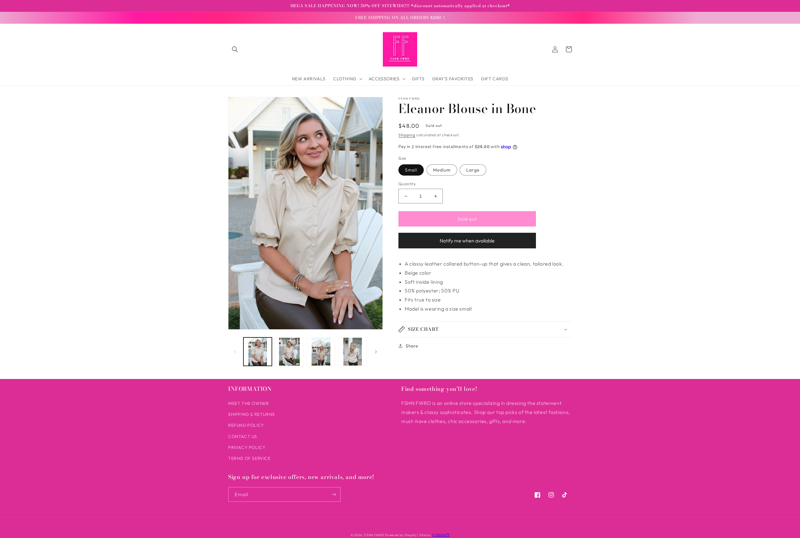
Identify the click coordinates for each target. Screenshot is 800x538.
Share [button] (412, 346)
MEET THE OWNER (248, 403)
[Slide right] (376, 352)
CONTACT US (242, 436)
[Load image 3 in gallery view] (321, 351)
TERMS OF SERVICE (249, 458)
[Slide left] (235, 352)
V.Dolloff (440, 534)
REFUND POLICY (246, 425)
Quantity (407, 183)
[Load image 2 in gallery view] (289, 351)
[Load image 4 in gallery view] (352, 351)
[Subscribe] (333, 494)
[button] (235, 49)
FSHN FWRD (374, 535)
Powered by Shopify (401, 535)
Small (411, 170)
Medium (442, 170)
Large (473, 170)
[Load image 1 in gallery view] (257, 351)
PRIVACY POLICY (246, 447)
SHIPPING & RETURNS (251, 414)
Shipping (406, 134)
